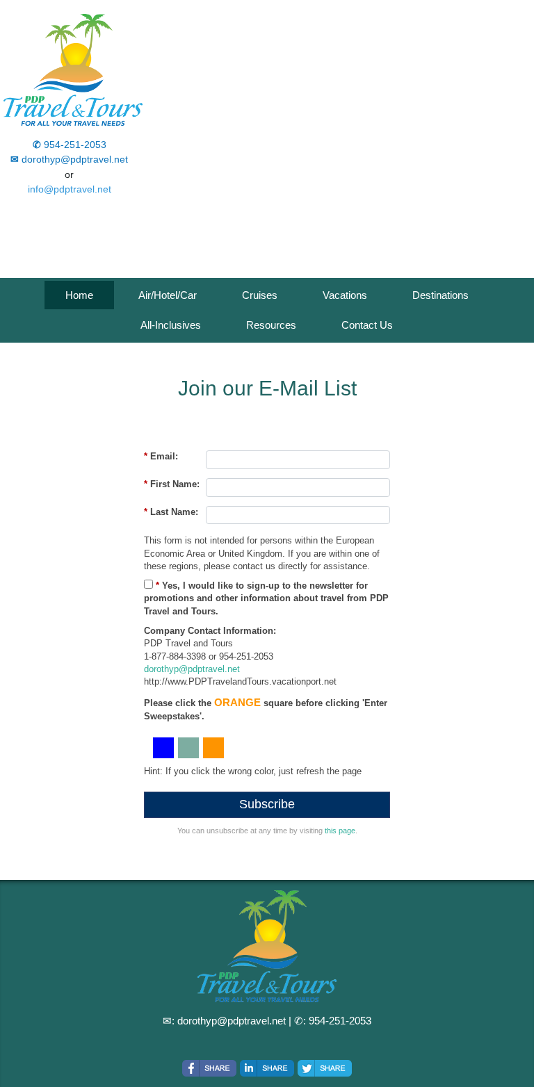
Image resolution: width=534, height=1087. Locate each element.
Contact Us (367, 325)
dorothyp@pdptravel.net (192, 669)
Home (79, 295)
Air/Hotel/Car (167, 295)
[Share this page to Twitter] (325, 1068)
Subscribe (267, 804)
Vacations (345, 295)
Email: (161, 456)
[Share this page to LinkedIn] (267, 1068)
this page (340, 830)
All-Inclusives (170, 325)
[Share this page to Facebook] (209, 1068)
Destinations (440, 295)
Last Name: (171, 512)
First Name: (172, 484)
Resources (271, 325)
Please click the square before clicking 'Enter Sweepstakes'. (265, 708)
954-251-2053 (340, 1021)
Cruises (259, 295)
